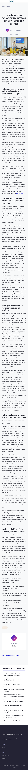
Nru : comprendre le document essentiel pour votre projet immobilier (14, 700)
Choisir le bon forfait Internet (12, 721)
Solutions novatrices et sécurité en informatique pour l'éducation (13, 674)
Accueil (3, 6)
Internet (8, 6)
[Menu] (17, 1)
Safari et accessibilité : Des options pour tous (13, 685)
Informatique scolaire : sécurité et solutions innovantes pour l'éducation (14, 695)
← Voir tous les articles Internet (10, 655)
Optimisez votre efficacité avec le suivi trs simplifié (14, 711)
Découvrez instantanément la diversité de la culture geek (14, 705)
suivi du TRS (19, 193)
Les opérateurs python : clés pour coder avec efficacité (13, 679)
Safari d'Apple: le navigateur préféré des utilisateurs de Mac (13, 716)
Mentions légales (6, 755)
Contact (4, 758)
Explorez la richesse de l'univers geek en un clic (14, 690)
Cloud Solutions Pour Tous (12, 734)
